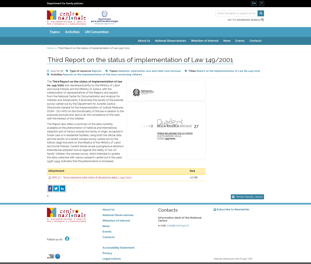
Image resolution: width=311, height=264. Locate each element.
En (254, 3)
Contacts (255, 40)
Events (240, 40)
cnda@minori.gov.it (177, 225)
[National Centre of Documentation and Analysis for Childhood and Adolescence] (66, 17)
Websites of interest (205, 40)
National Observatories (170, 40)
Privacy (107, 253)
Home (50, 48)
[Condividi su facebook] (50, 188)
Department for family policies (65, 3)
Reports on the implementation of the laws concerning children (102, 74)
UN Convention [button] (97, 32)
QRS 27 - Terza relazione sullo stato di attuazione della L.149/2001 (92, 177)
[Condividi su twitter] (56, 188)
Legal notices (112, 258)
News (227, 40)
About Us (144, 40)
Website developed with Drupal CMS (233, 259)
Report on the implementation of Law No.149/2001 (228, 71)
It (261, 3)
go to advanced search (244, 19)
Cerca (261, 13)
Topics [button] (55, 32)
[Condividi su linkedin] (62, 188)
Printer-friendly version (249, 196)
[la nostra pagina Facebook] (67, 238)
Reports (97, 71)
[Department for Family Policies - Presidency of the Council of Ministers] (104, 17)
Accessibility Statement (118, 247)
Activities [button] (72, 32)
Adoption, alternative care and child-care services (149, 71)
